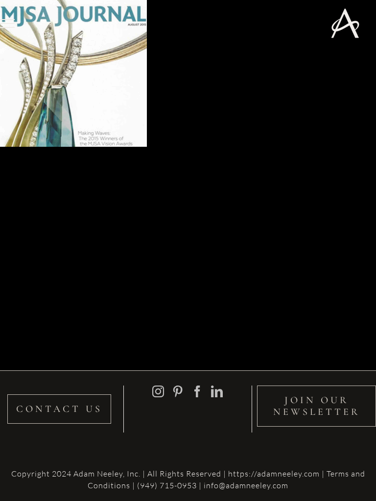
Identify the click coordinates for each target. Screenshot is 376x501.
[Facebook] (197, 391)
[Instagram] (158, 391)
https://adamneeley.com (274, 473)
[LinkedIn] (217, 391)
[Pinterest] (178, 391)
